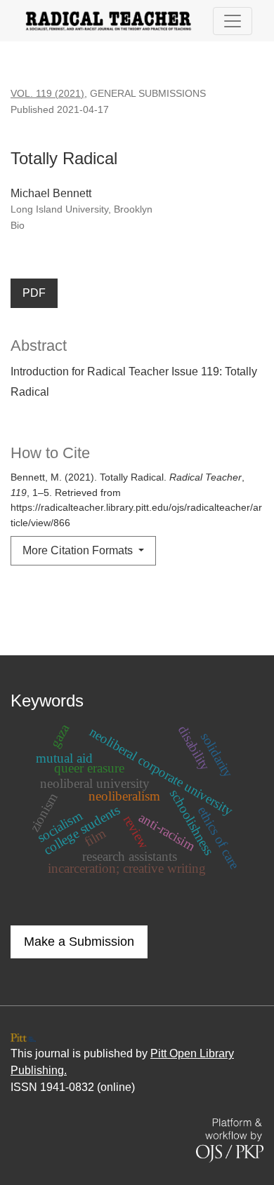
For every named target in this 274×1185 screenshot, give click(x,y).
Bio (18, 225)
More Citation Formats (79, 550)
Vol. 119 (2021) (47, 93)
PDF (34, 293)
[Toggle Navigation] (232, 21)
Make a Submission (79, 942)
